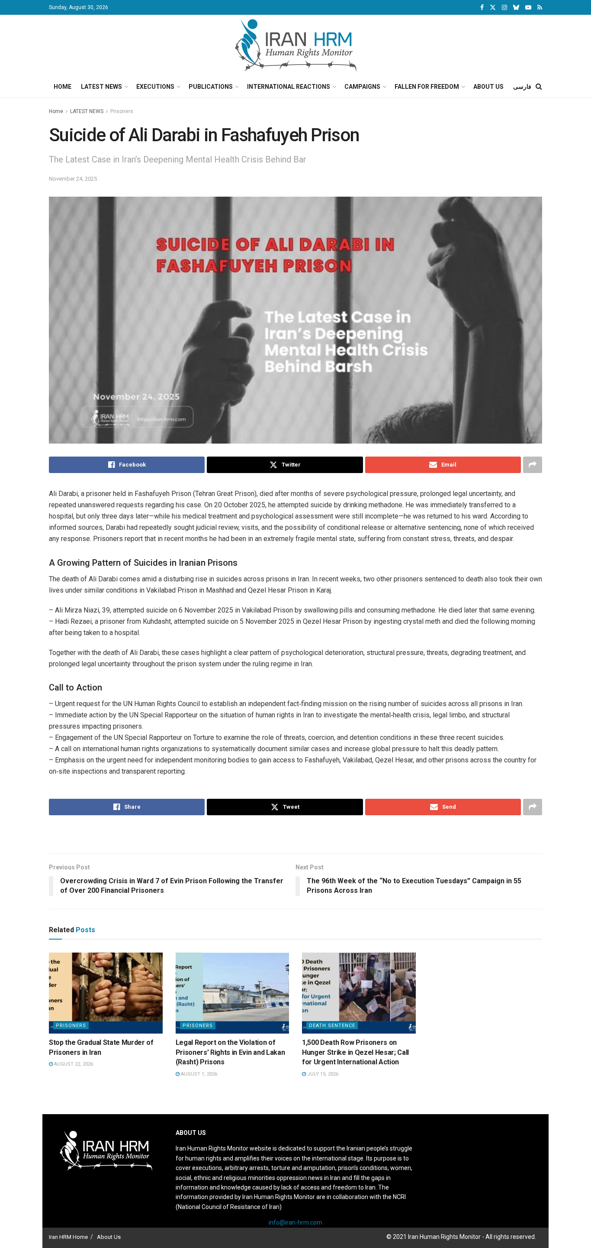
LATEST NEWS (86, 111)
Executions (155, 86)
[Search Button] (539, 86)
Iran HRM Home (68, 1237)
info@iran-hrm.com (295, 1222)
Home (62, 86)
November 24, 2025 (73, 178)
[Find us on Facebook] (482, 7)
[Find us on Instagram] (504, 7)
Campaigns (362, 86)
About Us (488, 86)
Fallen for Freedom (427, 86)
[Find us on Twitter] (493, 7)
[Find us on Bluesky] (516, 7)
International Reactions (288, 86)
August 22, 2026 (73, 1064)
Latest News (101, 86)
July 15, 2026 (322, 1074)
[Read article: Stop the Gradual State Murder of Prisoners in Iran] (106, 993)
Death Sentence (332, 1025)
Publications (211, 86)
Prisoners (121, 111)
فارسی (522, 86)
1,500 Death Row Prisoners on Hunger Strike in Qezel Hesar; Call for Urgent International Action (355, 1052)
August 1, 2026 (198, 1074)
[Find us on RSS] (539, 7)
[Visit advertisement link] (295, 835)
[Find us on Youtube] (528, 7)
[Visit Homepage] (296, 45)
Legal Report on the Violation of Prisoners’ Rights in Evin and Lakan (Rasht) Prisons (230, 1052)
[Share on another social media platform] (532, 465)
